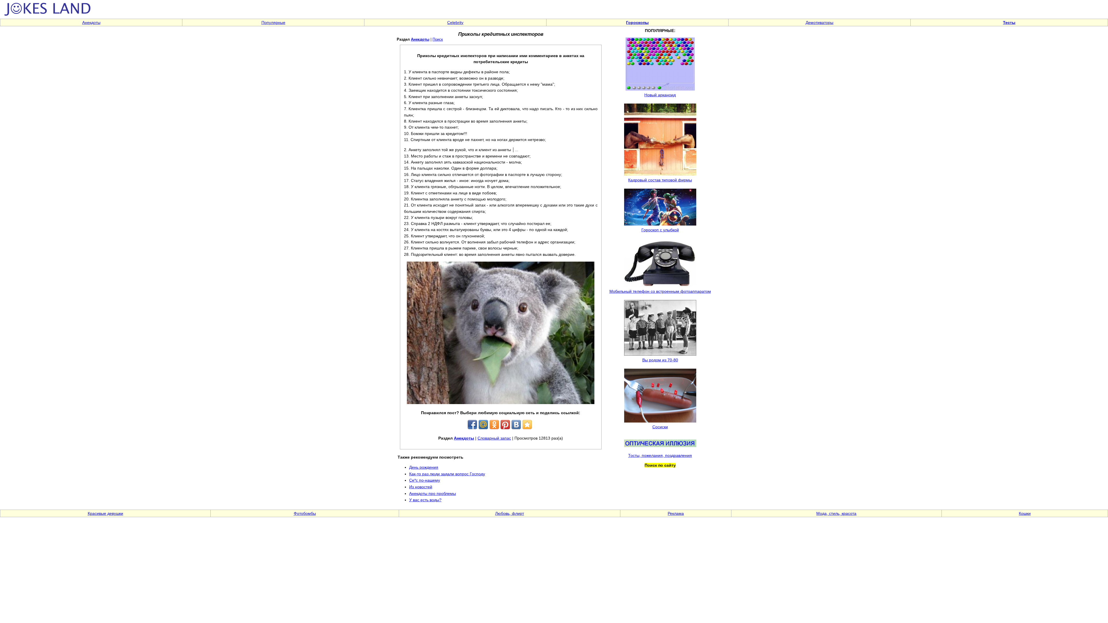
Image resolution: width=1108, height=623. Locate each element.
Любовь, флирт (509, 513)
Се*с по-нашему (424, 480)
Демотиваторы (819, 22)
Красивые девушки (105, 513)
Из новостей (420, 487)
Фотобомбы (305, 513)
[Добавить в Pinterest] (505, 424)
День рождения (423, 467)
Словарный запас (494, 438)
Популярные (273, 22)
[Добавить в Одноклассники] (494, 424)
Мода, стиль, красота (836, 513)
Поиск (438, 39)
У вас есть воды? (425, 500)
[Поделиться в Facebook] (472, 424)
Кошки (1025, 513)
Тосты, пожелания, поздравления (660, 455)
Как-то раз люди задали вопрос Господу (447, 474)
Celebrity (455, 22)
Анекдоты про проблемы (432, 493)
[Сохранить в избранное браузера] (527, 424)
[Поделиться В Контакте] (516, 424)
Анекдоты (91, 22)
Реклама (676, 513)
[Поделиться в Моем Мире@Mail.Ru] (483, 424)
